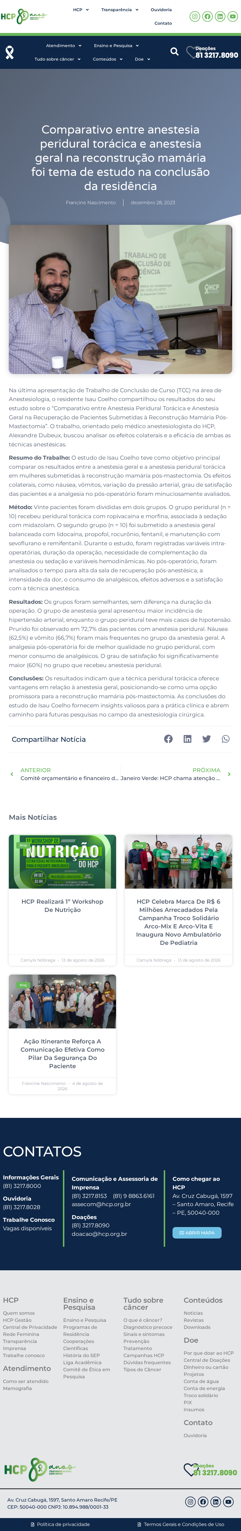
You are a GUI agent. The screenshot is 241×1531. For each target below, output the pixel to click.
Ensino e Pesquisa (113, 45)
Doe (139, 59)
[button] (168, 739)
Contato (163, 23)
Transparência (116, 9)
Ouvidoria (161, 9)
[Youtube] (232, 16)
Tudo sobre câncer (54, 59)
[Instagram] (195, 16)
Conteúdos (104, 59)
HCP (77, 9)
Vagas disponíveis (27, 1228)
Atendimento (60, 45)
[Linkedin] (220, 16)
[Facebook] (207, 16)
